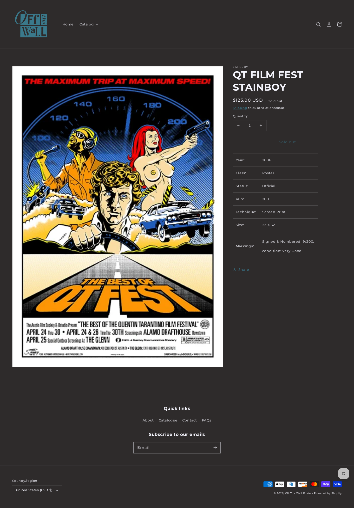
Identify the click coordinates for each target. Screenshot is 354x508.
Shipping (240, 108)
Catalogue (168, 420)
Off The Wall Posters (299, 493)
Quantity (240, 116)
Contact (189, 420)
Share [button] (243, 269)
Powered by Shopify (328, 493)
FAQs (206, 420)
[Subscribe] (215, 447)
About (148, 420)
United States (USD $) (34, 490)
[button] (88, 24)
